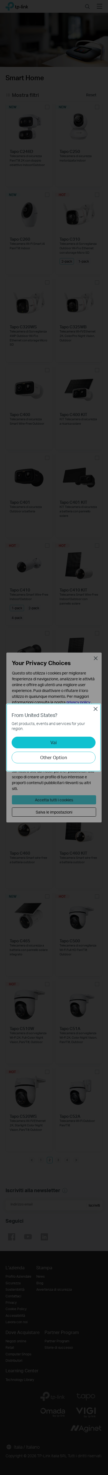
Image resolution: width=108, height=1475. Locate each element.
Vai (53, 742)
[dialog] (54, 737)
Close (95, 709)
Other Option (53, 757)
